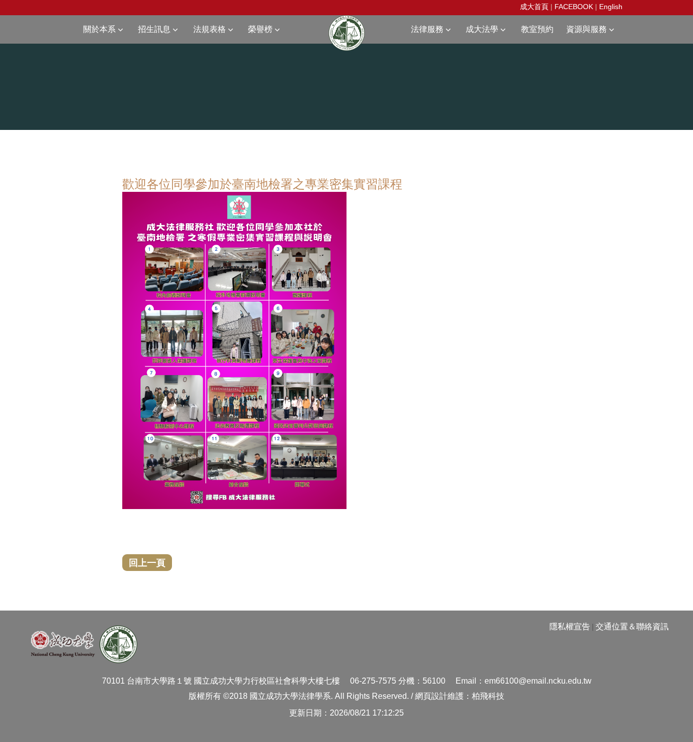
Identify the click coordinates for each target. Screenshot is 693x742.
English (610, 7)
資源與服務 (586, 29)
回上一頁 (147, 562)
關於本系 (99, 29)
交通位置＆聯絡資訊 (632, 626)
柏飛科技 (488, 696)
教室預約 (537, 29)
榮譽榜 (260, 29)
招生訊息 (154, 29)
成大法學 (482, 29)
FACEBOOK (574, 7)
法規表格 (209, 29)
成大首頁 (534, 7)
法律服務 (427, 29)
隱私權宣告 (569, 626)
